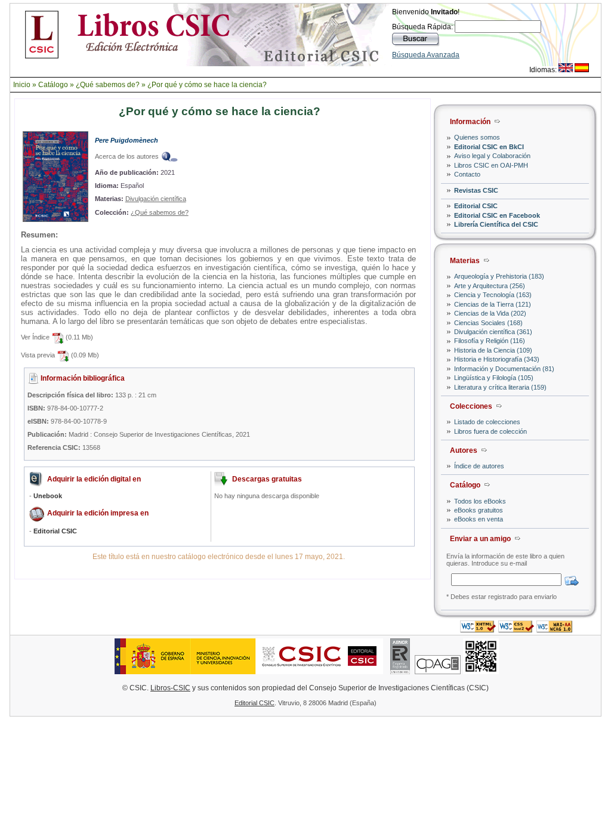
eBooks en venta (478, 519)
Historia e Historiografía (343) (496, 359)
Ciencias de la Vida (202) (490, 313)
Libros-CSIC (170, 688)
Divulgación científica (155, 198)
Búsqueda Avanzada (425, 55)
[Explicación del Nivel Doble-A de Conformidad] (554, 629)
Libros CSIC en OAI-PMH (491, 165)
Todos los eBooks (480, 501)
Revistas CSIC (476, 190)
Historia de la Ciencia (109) (493, 350)
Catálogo (53, 85)
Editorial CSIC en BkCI (489, 146)
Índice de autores (479, 466)
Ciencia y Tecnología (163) (493, 294)
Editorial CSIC (476, 205)
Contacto (467, 174)
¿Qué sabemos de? (108, 85)
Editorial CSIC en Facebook (497, 215)
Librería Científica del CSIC (496, 224)
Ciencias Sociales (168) (488, 322)
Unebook (47, 495)
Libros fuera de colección (490, 431)
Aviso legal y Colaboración (492, 155)
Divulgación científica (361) (493, 331)
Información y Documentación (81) (504, 368)
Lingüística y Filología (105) (493, 377)
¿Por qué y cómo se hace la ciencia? (207, 85)
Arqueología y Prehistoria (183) (499, 276)
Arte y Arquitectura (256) (489, 285)
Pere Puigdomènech (126, 140)
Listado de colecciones (487, 421)
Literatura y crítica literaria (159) (500, 387)
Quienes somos (477, 137)
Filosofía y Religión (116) (489, 340)
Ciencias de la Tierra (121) (492, 304)
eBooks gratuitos (478, 510)
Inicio (21, 85)
